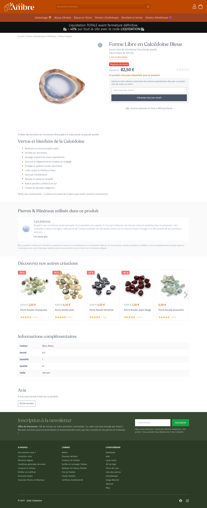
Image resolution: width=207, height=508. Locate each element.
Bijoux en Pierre (83, 17)
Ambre (65, 452)
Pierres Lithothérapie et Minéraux (41, 36)
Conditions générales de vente (31, 464)
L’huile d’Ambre (68, 476)
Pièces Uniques (65, 36)
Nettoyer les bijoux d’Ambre (74, 468)
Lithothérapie (112, 476)
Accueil (21, 36)
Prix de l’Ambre (68, 472)
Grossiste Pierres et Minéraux (31, 480)
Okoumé (109, 484)
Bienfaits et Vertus (132, 17)
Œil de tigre (111, 464)
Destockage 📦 (43, 17)
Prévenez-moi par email (149, 97)
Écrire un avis (27, 403)
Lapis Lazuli (111, 460)
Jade (108, 456)
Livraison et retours (26, 468)
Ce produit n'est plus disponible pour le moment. (134, 75)
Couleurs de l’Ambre (71, 460)
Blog (108, 488)
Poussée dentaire (70, 456)
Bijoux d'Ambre (62, 17)
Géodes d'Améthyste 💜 (158, 17)
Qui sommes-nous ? (27, 452)
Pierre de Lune (112, 468)
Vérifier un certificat (27, 472)
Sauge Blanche (112, 480)
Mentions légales (25, 460)
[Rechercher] (148, 6)
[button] (186, 295)
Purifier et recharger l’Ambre (74, 464)
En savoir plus (41, 237)
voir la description (118, 57)
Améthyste (110, 452)
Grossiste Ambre (25, 476)
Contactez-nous (25, 456)
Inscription (180, 422)
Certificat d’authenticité (72, 480)
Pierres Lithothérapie (107, 17)
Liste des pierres (113, 472)
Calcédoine (42, 221)
